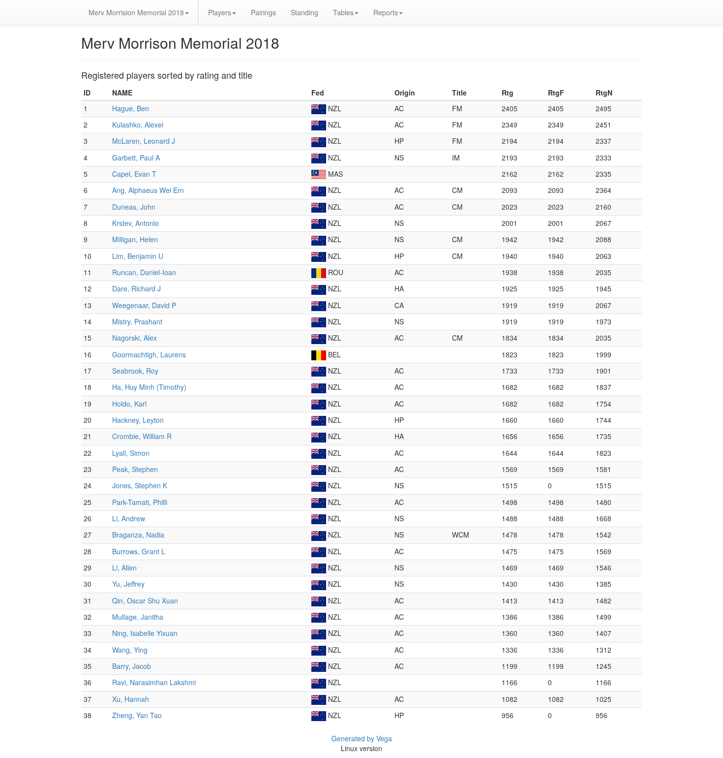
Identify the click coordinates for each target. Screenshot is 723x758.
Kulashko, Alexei (137, 124)
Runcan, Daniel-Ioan (144, 272)
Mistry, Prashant (137, 321)
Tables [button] (343, 12)
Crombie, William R (142, 436)
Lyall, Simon (131, 453)
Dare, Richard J (136, 288)
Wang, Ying (130, 650)
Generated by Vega (361, 738)
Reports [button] (385, 12)
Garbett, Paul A (136, 157)
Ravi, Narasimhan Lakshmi (154, 682)
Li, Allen (124, 567)
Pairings (263, 12)
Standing (304, 12)
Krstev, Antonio (135, 223)
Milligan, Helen (135, 239)
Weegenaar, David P (144, 305)
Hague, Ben (130, 108)
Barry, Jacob (131, 666)
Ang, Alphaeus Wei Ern (148, 190)
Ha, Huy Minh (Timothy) (149, 387)
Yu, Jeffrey (128, 584)
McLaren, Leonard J (143, 141)
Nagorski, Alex (134, 338)
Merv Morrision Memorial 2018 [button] (136, 12)
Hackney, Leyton (138, 420)
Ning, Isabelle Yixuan (145, 633)
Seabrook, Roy (135, 371)
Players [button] (219, 12)
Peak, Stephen (135, 469)
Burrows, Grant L (138, 551)
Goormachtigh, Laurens (149, 354)
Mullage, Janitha (137, 617)
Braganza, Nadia (138, 534)
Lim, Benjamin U (137, 256)
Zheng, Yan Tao (137, 715)
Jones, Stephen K (139, 485)
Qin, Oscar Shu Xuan (145, 600)
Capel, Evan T (134, 174)
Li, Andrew (128, 518)
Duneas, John (133, 207)
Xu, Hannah (130, 699)
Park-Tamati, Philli (139, 502)
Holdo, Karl (129, 404)
